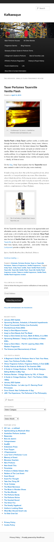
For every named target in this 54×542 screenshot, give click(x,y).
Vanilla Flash (41, 272)
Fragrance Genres (11, 45)
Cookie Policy (9, 525)
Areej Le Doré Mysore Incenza (15, 330)
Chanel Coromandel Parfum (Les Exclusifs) (21, 325)
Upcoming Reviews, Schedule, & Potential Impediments (26, 322)
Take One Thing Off (11, 481)
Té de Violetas (9, 484)
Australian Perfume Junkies (15, 433)
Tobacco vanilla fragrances (26, 272)
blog (10, 164)
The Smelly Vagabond (12, 505)
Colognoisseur (10, 441)
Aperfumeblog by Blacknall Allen (17, 430)
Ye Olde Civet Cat (11, 513)
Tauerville (7, 242)
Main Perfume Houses (12, 40)
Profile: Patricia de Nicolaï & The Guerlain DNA (22, 366)
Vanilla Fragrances (34, 265)
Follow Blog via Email (13, 300)
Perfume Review (24, 263)
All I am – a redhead (12, 428)
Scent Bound (9, 476)
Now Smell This (10, 465)
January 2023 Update (12, 320)
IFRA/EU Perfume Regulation (15, 61)
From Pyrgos (9, 449)
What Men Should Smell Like (15, 511)
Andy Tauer (8, 268)
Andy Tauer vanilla (19, 268)
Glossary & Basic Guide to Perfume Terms (19, 51)
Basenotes (8, 436)
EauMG (7, 444)
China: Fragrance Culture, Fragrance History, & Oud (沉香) (26, 364)
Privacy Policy (9, 522)
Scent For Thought (11, 478)
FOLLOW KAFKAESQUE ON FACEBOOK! (18, 308)
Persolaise (8, 468)
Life (23, 66)
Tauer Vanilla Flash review (36, 268)
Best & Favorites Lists (37, 56)
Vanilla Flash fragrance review (15, 274)
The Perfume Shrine (12, 497)
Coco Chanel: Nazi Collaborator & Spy (19, 390)
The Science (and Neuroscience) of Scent (20, 349)
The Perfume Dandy (11, 494)
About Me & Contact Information (15, 71)
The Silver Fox (9, 502)
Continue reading (11, 258)
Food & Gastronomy (11, 66)
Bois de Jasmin (10, 438)
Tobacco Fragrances (19, 265)
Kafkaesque (12, 14)
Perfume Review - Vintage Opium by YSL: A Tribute (24, 374)
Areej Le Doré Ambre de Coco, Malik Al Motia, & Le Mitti (26, 335)
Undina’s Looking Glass (13, 508)
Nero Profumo (9, 462)
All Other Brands (29, 40)
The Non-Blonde (10, 492)
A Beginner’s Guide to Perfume (15, 56)
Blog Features (25, 45)
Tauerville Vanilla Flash (20, 270)
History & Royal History (36, 61)
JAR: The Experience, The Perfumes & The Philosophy (25, 393)
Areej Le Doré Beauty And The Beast (18, 333)
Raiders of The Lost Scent (14, 473)
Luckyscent (8, 247)
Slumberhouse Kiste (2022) (14, 328)
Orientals (14, 263)
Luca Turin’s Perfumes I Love (15, 454)
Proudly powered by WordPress (33, 537)
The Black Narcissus (12, 487)
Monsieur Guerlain (11, 460)
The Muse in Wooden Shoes (15, 489)
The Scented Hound (11, 500)
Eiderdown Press (10, 446)
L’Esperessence (10, 452)
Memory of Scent (10, 457)
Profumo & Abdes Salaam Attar (16, 470)
